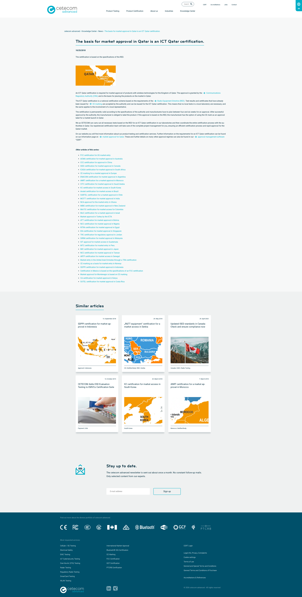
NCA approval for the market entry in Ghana (98, 202)
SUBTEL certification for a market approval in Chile (101, 195)
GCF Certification (113, 563)
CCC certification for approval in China (96, 162)
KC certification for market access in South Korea (100, 188)
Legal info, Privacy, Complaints (195, 553)
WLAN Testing (65, 581)
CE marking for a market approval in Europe (98, 173)
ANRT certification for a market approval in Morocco (102, 180)
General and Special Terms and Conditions (200, 566)
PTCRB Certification (114, 568)
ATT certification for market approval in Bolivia (99, 220)
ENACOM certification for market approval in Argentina (103, 177)
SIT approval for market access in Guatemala (99, 242)
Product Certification (134, 11)
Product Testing (112, 11)
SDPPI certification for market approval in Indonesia (101, 267)
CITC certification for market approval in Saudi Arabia (102, 184)
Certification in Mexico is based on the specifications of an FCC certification (111, 271)
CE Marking (111, 554)
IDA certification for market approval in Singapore (100, 231)
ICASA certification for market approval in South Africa (103, 170)
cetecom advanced (72, 31)
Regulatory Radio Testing (69, 572)
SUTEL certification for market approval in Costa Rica (102, 281)
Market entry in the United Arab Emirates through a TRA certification (108, 260)
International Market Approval (118, 546)
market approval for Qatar (113, 137)
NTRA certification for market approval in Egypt (100, 227)
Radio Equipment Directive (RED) (171, 101)
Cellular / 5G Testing (68, 546)
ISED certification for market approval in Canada (100, 166)
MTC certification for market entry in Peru (97, 245)
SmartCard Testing (67, 576)
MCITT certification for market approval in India (100, 198)
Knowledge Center (187, 11)
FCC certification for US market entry (95, 155)
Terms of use (189, 562)
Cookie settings (190, 557)
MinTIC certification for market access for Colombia (101, 209)
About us (154, 11)
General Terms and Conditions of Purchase (200, 570)
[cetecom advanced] (62, 10)
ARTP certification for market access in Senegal (100, 256)
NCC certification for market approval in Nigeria (100, 224)
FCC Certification (113, 559)
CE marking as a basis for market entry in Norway (100, 263)
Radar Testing (65, 568)
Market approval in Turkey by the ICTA (96, 217)
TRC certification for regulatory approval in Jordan (101, 235)
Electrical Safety (66, 550)
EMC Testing (65, 554)
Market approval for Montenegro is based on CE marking (103, 274)
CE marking (97, 104)
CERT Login (188, 546)
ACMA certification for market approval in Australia (101, 159)
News (100, 31)
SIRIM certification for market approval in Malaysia (101, 238)
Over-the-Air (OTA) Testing (70, 563)
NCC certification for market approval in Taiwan (100, 253)
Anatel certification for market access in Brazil (99, 191)
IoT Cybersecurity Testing (70, 559)
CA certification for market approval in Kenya (98, 278)
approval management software (211, 137)
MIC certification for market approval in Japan (99, 249)
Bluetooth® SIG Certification (117, 550)
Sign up (167, 491)
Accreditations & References (195, 578)
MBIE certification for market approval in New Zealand (102, 206)
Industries (169, 11)
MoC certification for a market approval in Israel (100, 213)
